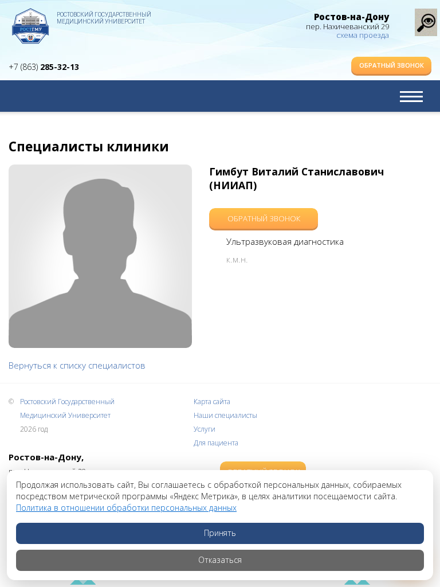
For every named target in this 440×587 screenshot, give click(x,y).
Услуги (204, 429)
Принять (220, 532)
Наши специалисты (225, 415)
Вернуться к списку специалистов (77, 365)
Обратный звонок (391, 65)
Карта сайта (212, 401)
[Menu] (411, 96)
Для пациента (216, 443)
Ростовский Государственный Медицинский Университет (104, 18)
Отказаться (220, 559)
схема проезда (362, 35)
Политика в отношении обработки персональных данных (126, 507)
